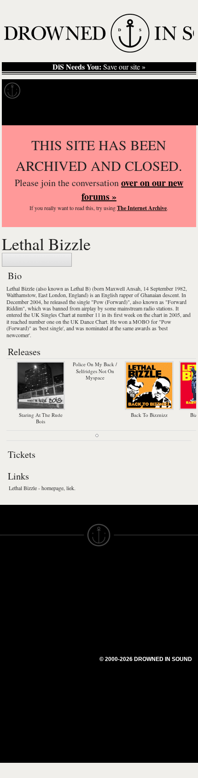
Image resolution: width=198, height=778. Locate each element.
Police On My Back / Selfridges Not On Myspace (95, 371)
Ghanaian (150, 294)
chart (156, 314)
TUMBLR (64, 648)
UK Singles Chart (50, 314)
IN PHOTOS (19, 620)
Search (177, 113)
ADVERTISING (122, 595)
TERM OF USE (122, 578)
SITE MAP (16, 595)
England (78, 294)
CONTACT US (72, 570)
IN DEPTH (16, 611)
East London (52, 294)
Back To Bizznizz (149, 414)
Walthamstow (20, 294)
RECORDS (17, 628)
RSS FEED (67, 665)
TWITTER (65, 632)
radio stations (158, 308)
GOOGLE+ (67, 615)
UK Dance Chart (88, 321)
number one (41, 321)
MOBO (141, 321)
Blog (173, 90)
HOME (10, 587)
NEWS (10, 603)
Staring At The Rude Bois (41, 418)
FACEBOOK (69, 623)
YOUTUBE (66, 657)
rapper (126, 294)
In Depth (89, 90)
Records (46, 90)
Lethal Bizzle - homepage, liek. (42, 487)
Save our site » (99, 66)
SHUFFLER (68, 640)
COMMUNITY (21, 686)
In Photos (135, 90)
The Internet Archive (142, 208)
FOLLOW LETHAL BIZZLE (37, 260)
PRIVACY (114, 587)
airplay (89, 308)
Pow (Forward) (110, 301)
